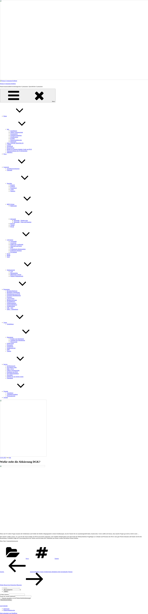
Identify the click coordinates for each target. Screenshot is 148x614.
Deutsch (12, 185)
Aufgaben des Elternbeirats (17, 340)
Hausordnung (10, 147)
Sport (8, 257)
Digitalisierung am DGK (13, 294)
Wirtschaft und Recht (16, 246)
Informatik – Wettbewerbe (21, 220)
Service (5, 364)
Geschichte (13, 243)
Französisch (13, 188)
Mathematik (13, 206)
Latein (12, 189)
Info (8, 129)
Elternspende (13, 342)
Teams (5, 322)
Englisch (12, 186)
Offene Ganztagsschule (16, 132)
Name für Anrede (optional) (7, 596)
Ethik (11, 247)
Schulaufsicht (14, 134)
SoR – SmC (10, 308)
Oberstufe (9, 170)
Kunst (8, 253)
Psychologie (13, 252)
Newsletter (10, 375)
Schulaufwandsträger (16, 135)
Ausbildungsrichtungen (13, 168)
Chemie (12, 225)
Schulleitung (13, 131)
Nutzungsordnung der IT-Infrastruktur (17, 151)
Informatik (13, 219)
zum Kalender (4, 606)
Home (5, 116)
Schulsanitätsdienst (12, 304)
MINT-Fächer (10, 204)
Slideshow (10, 152)
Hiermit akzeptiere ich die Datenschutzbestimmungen (16, 598)
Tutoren (9, 351)
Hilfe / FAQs (10, 369)
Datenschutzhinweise (16, 140)
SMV (8, 349)
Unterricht (6, 167)
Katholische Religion (16, 250)
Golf (11, 271)
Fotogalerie (10, 378)
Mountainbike (14, 273)
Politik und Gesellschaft (16, 244)
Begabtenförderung (12, 291)
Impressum (13, 141)
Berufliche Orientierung (13, 292)
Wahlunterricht (11, 270)
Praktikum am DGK (12, 372)
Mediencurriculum (12, 300)
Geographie (13, 241)
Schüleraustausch (11, 303)
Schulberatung (14, 137)
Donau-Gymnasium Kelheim (8, 83)
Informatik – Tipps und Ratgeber (22, 222)
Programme (6, 289)
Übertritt (5, 391)
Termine (5, 397)
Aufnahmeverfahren (12, 394)
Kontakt (12, 138)
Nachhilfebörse (11, 301)
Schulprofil (10, 146)
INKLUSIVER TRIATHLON (15, 143)
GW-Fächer (10, 240)
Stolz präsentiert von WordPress (8, 613)
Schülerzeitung (11, 306)
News (5, 154)
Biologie (12, 223)
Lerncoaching (10, 298)
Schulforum (10, 346)
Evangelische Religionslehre (18, 249)
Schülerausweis (11, 366)
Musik (8, 255)
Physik (12, 226)
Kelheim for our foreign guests (15, 376)
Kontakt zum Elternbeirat (17, 339)
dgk (10, 457)
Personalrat (10, 345)
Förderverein (10, 343)
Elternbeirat (10, 337)
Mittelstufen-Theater (15, 274)
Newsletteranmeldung (13, 373)
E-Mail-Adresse (4, 594)
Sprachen (9, 183)
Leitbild (9, 144)
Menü (53, 101)
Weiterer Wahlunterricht (16, 276)
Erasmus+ (9, 297)
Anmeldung (10, 393)
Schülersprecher (11, 348)
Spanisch (12, 191)
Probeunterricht (11, 396)
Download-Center (12, 367)
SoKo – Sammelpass (12, 309)
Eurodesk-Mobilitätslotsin (14, 295)
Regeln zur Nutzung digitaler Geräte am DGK (19, 149)
